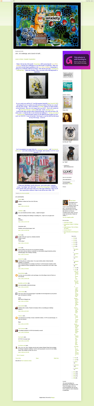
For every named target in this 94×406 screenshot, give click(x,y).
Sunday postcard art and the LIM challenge (76, 302)
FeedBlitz (70, 183)
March (75, 361)
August (76, 264)
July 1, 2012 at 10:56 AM (23, 278)
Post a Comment (20, 355)
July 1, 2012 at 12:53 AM (23, 221)
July (75, 267)
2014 (74, 242)
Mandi (19, 234)
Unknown (20, 315)
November (76, 253)
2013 (74, 244)
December (76, 249)
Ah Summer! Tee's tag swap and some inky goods (76, 339)
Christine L (20, 210)
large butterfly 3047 (53, 103)
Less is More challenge (44, 67)
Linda (19, 247)
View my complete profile (68, 217)
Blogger (52, 397)
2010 (74, 373)
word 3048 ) (41, 106)
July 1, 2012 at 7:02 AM (23, 243)
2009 (74, 375)
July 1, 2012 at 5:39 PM (23, 301)
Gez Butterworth (22, 345)
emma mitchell (21, 305)
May (75, 357)
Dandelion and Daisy (22, 283)
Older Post (56, 358)
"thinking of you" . (50, 109)
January (76, 368)
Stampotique (37, 64)
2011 (74, 371)
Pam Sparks (21, 337)
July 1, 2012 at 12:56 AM (23, 230)
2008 (74, 377)
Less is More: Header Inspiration (25, 59)
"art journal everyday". (43, 149)
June (75, 269)
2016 (74, 240)
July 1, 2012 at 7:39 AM (23, 268)
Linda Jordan (21, 291)
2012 (74, 246)
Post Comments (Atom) (26, 360)
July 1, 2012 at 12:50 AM (23, 206)
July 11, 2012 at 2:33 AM (23, 352)
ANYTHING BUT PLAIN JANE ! (42, 6)
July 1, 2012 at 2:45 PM (23, 287)
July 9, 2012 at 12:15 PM (23, 340)
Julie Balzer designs (68, 222)
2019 (74, 238)
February (76, 364)
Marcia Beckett (21, 273)
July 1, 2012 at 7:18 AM (23, 254)
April (75, 359)
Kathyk (19, 199)
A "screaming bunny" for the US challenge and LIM (76, 291)
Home (37, 358)
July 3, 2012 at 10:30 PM (23, 332)
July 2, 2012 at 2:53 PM (23, 324)
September (76, 261)
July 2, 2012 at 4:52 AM (23, 311)
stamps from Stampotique (43, 187)
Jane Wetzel (72, 200)
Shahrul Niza (21, 259)
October (76, 256)
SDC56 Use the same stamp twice (76, 310)
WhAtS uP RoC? (67, 230)
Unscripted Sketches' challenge (28, 109)
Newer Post (18, 358)
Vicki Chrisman (21, 328)
